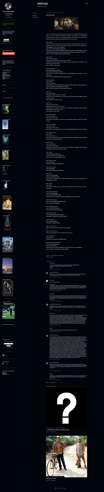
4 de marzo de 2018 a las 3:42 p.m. (55, 359)
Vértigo (42, 3)
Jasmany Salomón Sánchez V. (54, 304)
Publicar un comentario (51, 382)
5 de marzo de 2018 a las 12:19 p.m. (55, 370)
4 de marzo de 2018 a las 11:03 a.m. (55, 331)
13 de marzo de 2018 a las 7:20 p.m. (55, 379)
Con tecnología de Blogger (61, 488)
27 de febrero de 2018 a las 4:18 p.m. (56, 290)
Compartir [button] (35, 12)
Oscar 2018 (35, 17)
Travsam (51, 280)
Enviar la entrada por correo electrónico (57, 255)
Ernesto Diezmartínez (53, 272)
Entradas (5, 354)
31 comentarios (53, 431)
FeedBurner (11, 347)
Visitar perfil (8, 17)
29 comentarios (53, 480)
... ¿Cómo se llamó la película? (57, 430)
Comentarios (6, 355)
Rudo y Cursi (51, 478)
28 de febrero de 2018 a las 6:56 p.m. (56, 324)
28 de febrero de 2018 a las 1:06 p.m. (56, 300)
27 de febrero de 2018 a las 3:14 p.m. (56, 276)
